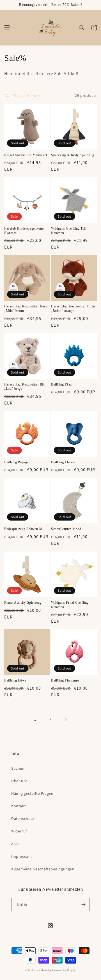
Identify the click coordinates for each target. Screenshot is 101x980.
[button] (7, 27)
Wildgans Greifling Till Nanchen (68, 231)
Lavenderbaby (43, 970)
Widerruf (19, 831)
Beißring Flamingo (65, 680)
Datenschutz (22, 818)
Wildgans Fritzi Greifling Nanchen (70, 605)
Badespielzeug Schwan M (23, 529)
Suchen (18, 768)
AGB (15, 843)
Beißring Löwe (15, 680)
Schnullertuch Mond (66, 529)
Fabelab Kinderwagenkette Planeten (23, 231)
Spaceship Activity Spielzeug (72, 155)
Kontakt (18, 805)
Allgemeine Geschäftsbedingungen (43, 868)
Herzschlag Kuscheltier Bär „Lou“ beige (24, 386)
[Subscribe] (83, 904)
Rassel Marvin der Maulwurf (25, 155)
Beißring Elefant (63, 462)
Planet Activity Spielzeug (23, 603)
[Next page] (65, 719)
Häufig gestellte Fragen (32, 793)
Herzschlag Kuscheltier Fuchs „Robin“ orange (73, 308)
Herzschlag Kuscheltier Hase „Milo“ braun (25, 308)
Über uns (19, 780)
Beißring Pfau (61, 384)
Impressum (21, 856)
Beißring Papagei (17, 462)
